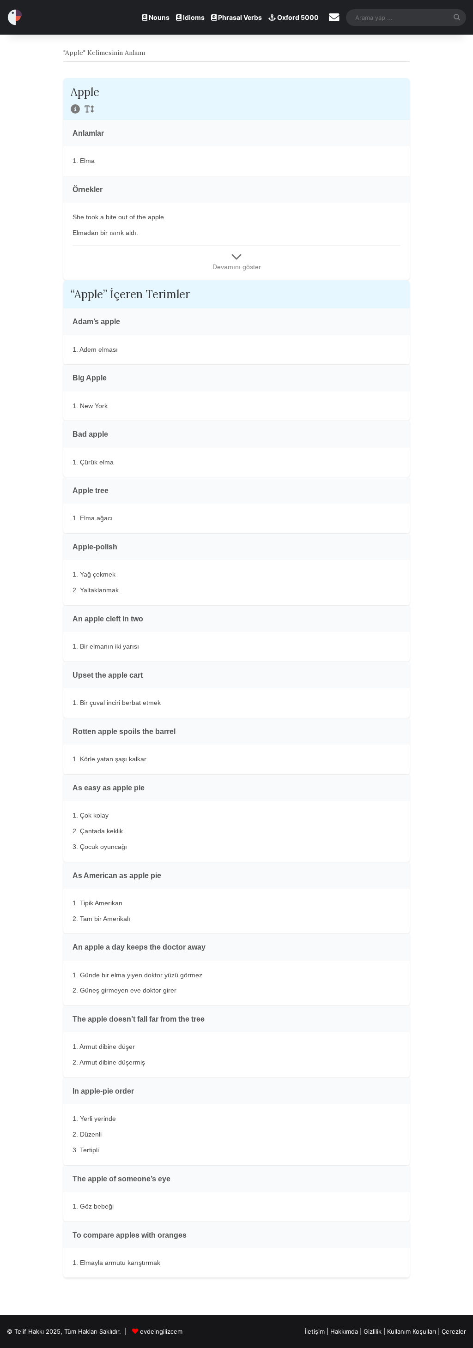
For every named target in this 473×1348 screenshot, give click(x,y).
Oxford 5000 (297, 17)
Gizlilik (373, 1331)
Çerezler (454, 1331)
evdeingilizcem (161, 1331)
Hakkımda (345, 1331)
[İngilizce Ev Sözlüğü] (15, 17)
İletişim (315, 1331)
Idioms (193, 17)
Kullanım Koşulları (411, 1331)
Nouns (158, 17)
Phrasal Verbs (239, 17)
